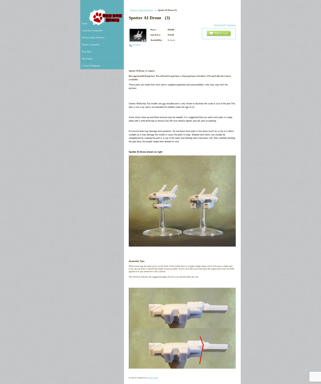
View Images (136, 44)
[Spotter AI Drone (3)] (138, 35)
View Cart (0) (220, 25)
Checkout (231, 25)
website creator (153, 378)
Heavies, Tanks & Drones (141, 10)
